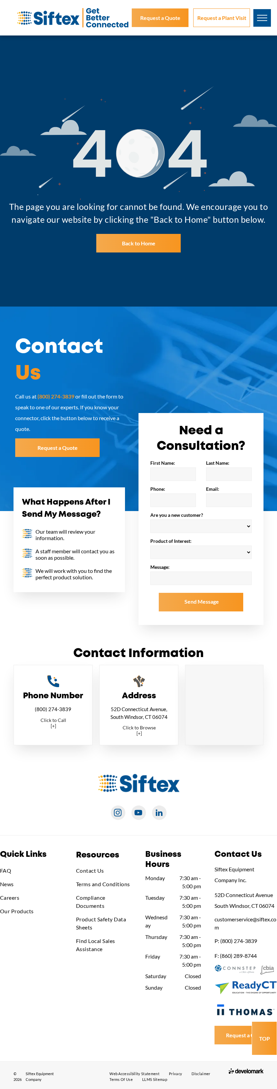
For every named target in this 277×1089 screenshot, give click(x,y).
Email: (212, 489)
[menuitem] (31, 870)
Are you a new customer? (176, 515)
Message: (160, 567)
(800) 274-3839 (53, 709)
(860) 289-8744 (238, 955)
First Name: (162, 463)
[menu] (262, 18)
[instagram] (118, 813)
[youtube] (138, 813)
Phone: (157, 489)
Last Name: (217, 463)
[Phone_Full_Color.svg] (53, 685)
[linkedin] (159, 813)
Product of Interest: (171, 541)
